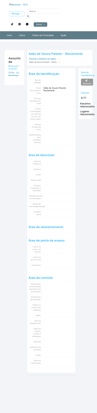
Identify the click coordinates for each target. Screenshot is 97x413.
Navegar (16, 13)
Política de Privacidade (43, 35)
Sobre (22, 35)
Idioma (20, 24)
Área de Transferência (12, 24)
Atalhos (27, 24)
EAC (85, 98)
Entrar (39, 24)
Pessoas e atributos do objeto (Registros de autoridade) (44, 59)
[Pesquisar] (28, 16)
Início (9, 35)
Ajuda (63, 35)
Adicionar (87, 84)
